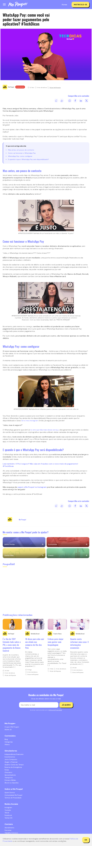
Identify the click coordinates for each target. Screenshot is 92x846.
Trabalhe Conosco (11, 833)
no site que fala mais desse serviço (44, 430)
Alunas (64, 4)
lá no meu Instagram (30, 420)
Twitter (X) (8, 818)
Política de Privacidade (55, 710)
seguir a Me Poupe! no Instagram (32, 487)
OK (85, 840)
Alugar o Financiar (11, 762)
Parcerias (8, 830)
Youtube (8, 810)
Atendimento (9, 828)
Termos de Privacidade (13, 798)
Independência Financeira (14, 754)
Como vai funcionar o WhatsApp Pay (22, 153)
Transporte (9, 778)
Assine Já (8, 729)
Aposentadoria (10, 775)
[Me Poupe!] (17, 4)
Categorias (9, 742)
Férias (7, 770)
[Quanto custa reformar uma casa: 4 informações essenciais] (79, 624)
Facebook (8, 815)
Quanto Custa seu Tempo (14, 765)
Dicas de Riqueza (55, 87)
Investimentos (10, 757)
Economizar (20, 87)
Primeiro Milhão (10, 780)
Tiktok (7, 813)
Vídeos (7, 744)
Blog (6, 739)
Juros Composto (11, 759)
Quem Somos (10, 793)
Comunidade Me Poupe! (13, 795)
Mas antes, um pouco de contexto (21, 150)
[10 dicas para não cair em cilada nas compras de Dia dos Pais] (34, 624)
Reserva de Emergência (13, 767)
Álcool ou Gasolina (11, 783)
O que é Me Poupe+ (12, 727)
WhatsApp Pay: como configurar (20, 156)
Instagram (8, 807)
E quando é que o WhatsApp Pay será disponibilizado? (28, 159)
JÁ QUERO (66, 705)
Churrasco (8, 772)
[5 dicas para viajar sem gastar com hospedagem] (57, 624)
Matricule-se (80, 4)
